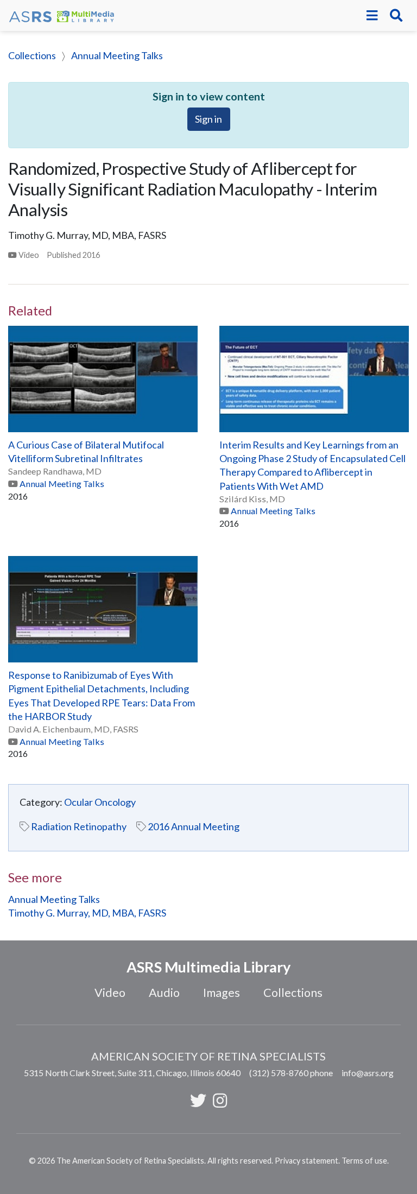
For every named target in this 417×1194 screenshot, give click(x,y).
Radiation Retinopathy (79, 826)
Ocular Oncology (100, 802)
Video (109, 992)
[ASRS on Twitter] (198, 1100)
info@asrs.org (368, 1072)
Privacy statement (306, 1160)
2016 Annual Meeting (193, 826)
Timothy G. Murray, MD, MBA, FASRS (87, 913)
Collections (32, 55)
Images (221, 992)
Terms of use (364, 1160)
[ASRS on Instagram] (220, 1100)
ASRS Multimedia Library (208, 967)
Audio (164, 992)
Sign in (208, 119)
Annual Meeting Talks (117, 55)
